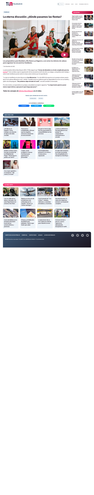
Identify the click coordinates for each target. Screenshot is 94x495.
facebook (24, 105)
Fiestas (41, 98)
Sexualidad (33, 98)
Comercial (24, 235)
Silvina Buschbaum (26, 91)
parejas (6, 12)
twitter (36, 105)
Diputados (67, 4)
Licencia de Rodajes (49, 235)
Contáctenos (32, 235)
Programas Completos (83, 4)
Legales (40, 235)
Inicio (72, 4)
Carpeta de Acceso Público (12, 235)
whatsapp (48, 105)
